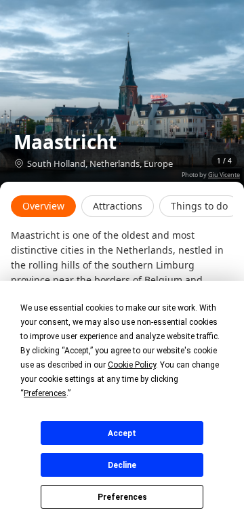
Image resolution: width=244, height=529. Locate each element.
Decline (122, 465)
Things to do (199, 205)
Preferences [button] (45, 393)
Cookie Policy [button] (132, 365)
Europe (158, 163)
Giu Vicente (224, 174)
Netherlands (114, 163)
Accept (122, 433)
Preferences (122, 497)
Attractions (117, 205)
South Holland (56, 163)
